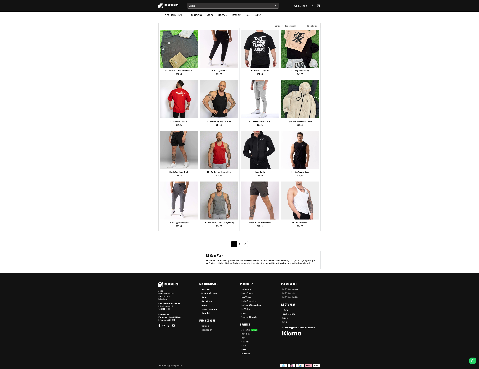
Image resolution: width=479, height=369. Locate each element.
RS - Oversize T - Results (260, 71)
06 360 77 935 (165, 309)
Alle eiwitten (249, 329)
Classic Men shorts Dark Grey (260, 223)
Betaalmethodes (206, 301)
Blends (243, 345)
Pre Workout (245, 309)
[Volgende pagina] (245, 244)
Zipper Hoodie (260, 172)
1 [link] (234, 244)
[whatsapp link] (472, 361)
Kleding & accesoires (248, 301)
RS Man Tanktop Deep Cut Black (219, 121)
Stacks (243, 313)
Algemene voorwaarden (209, 309)
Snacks (243, 349)
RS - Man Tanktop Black (300, 172)
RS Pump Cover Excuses (300, 71)
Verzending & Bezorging (209, 293)
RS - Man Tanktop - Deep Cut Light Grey (219, 223)
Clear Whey (245, 341)
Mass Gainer (245, 353)
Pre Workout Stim (288, 293)
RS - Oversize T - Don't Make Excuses (178, 71)
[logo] (168, 5)
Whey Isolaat (245, 333)
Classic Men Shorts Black (178, 172)
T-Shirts (285, 309)
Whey (243, 337)
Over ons (204, 305)
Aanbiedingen (246, 289)
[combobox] (233, 6)
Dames (284, 321)
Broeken (285, 317)
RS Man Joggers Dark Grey (178, 223)
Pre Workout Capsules (290, 289)
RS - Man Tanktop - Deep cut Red (219, 172)
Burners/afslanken (247, 293)
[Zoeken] (276, 5)
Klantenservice (206, 289)
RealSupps (167, 366)
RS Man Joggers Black (219, 71)
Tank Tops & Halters (289, 313)
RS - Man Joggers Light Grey (259, 121)
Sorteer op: (279, 25)
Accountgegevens (207, 329)
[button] (318, 5)
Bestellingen (205, 325)
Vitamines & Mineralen (249, 317)
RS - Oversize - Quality (179, 121)
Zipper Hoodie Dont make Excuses (300, 121)
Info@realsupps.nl (166, 306)
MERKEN (210, 15)
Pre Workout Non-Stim (290, 297)
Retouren (204, 297)
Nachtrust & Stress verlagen (251, 305)
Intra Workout (246, 297)
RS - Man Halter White (300, 223)
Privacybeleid (205, 313)
